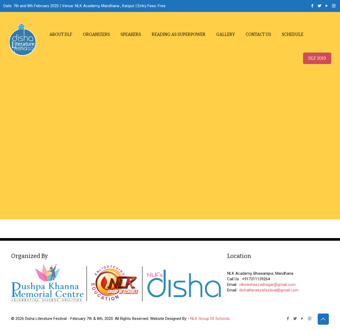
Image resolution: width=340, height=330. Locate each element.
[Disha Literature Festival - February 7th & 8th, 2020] (22, 39)
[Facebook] (312, 5)
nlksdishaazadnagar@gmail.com (267, 284)
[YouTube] (326, 5)
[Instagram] (334, 5)
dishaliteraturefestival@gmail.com (269, 290)
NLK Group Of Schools (210, 318)
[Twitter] (319, 5)
